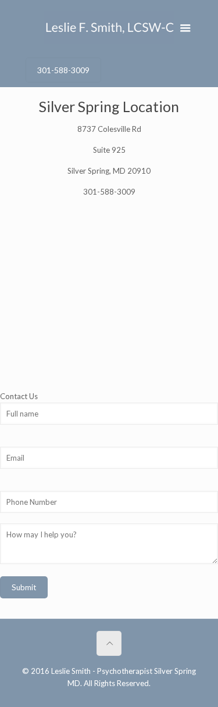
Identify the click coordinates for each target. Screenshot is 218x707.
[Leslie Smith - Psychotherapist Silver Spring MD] (109, 26)
